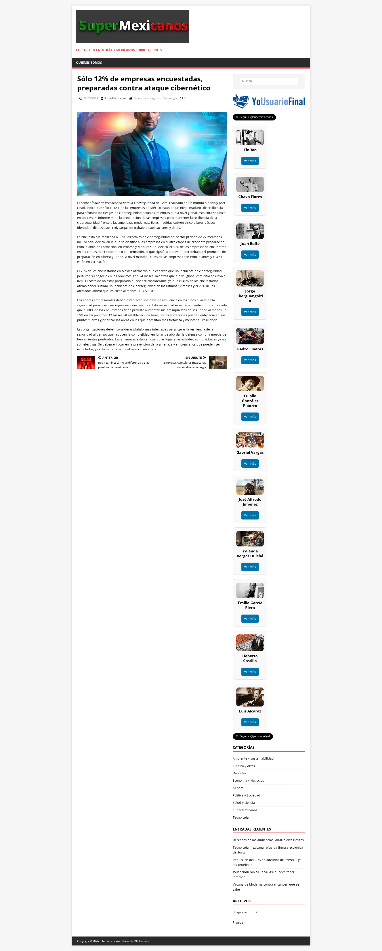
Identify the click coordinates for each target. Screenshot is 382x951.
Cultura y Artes (244, 766)
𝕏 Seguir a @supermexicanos (254, 117)
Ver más (250, 161)
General (238, 788)
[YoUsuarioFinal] (269, 106)
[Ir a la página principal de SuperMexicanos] (132, 40)
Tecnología (170, 98)
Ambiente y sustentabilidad (253, 758)
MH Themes (141, 941)
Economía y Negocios (148, 98)
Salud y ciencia (244, 802)
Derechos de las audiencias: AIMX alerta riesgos (268, 840)
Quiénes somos (89, 62)
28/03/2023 (90, 98)
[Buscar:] (268, 81)
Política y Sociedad (246, 795)
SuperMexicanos (115, 98)
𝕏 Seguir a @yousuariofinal (253, 736)
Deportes (239, 773)
